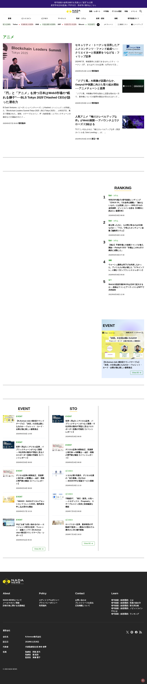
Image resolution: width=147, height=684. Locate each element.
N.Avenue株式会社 (33, 637)
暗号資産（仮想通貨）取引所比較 (125, 606)
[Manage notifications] (143, 680)
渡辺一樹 (95, 139)
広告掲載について (82, 606)
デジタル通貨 (117, 11)
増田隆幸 (22, 123)
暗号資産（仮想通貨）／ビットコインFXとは (127, 609)
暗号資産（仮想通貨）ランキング (125, 614)
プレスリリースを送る (84, 603)
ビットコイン (26, 18)
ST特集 (106, 11)
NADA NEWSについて (12, 600)
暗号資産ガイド (133, 18)
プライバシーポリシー (48, 603)
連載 (116, 18)
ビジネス (44, 18)
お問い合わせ (80, 600)
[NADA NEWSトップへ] (73, 12)
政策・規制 (100, 18)
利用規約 (42, 606)
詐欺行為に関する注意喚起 (14, 606)
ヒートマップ (138, 24)
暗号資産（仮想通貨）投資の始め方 (126, 603)
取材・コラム (81, 18)
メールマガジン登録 (11, 603)
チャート (110, 24)
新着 (9, 18)
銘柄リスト (124, 24)
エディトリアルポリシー (49, 600)
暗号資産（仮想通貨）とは (122, 600)
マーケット (62, 18)
